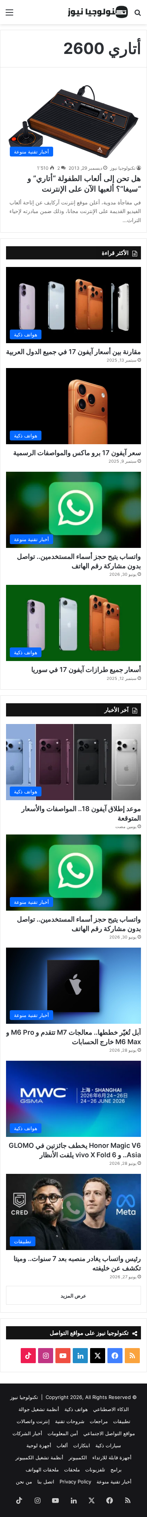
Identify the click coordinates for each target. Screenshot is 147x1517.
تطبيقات (121, 1421)
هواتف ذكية (76, 1409)
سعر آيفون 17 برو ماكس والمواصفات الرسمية (77, 453)
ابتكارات (81, 1445)
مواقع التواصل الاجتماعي (109, 1433)
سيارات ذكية (108, 1445)
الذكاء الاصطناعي (111, 1409)
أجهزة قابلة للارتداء (112, 1457)
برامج (116, 1469)
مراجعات (99, 1421)
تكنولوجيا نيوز (122, 168)
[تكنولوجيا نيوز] (98, 12)
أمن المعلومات (62, 1433)
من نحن (24, 1482)
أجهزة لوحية (38, 1445)
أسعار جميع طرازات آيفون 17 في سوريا (86, 669)
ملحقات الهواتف (42, 1469)
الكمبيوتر (78, 1457)
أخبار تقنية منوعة (114, 1482)
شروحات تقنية (69, 1421)
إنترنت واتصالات (33, 1421)
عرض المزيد (73, 1296)
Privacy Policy (75, 1482)
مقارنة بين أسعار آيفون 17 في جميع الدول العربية (73, 352)
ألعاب (62, 1445)
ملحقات (72, 1469)
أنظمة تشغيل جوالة (38, 1409)
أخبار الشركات (27, 1433)
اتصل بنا (45, 1482)
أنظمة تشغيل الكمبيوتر (39, 1457)
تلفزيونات (95, 1469)
